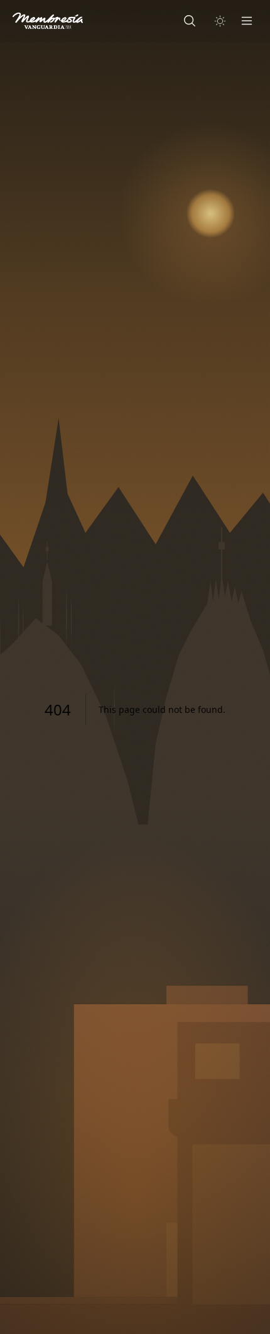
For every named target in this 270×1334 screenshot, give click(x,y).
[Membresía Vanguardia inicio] (48, 21)
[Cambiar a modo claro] (220, 21)
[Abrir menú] (246, 20)
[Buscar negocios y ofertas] (189, 21)
